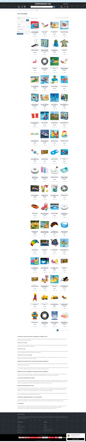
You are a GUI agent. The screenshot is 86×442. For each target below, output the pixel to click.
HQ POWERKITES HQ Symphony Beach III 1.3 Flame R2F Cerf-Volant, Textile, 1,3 (54, 232)
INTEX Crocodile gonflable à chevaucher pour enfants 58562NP (35, 87)
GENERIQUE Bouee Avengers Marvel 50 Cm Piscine (64, 195)
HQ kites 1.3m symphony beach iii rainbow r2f (34, 249)
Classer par (32, 18)
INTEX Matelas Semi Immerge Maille (64, 159)
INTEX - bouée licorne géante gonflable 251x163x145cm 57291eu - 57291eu (64, 69)
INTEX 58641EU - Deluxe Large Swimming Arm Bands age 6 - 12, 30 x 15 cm (35, 123)
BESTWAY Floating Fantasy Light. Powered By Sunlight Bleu (44, 268)
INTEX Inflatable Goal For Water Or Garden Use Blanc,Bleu (34, 232)
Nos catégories (19, 432)
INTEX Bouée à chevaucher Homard (64, 86)
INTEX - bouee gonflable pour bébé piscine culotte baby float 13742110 (45, 105)
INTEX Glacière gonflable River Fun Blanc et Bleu (54, 213)
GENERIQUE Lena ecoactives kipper (45, 304)
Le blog (45, 424)
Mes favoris (45, 426)
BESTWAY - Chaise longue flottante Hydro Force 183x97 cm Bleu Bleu (45, 141)
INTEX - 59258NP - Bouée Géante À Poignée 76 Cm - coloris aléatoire (35, 268)
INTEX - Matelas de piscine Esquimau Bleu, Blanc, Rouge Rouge (35, 159)
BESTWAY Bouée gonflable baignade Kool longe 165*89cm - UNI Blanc (64, 177)
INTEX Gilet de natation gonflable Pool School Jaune (54, 141)
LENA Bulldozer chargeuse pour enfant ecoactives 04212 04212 (54, 305)
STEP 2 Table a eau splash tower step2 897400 (54, 86)
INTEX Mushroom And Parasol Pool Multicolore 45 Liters (64, 141)
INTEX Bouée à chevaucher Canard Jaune (54, 286)
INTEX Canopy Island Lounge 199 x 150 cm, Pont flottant (64, 32)
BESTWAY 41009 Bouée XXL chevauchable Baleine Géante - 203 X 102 (64, 105)
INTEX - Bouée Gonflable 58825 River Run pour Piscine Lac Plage (35, 196)
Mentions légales (20, 430)
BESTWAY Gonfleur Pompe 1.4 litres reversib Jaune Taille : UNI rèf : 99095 (64, 286)
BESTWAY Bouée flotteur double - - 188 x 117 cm (54, 159)
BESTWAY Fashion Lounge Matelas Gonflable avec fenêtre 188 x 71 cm (44, 177)
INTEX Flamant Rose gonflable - (35, 68)
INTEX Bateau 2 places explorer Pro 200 (35, 213)
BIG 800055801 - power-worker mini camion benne (35, 286)
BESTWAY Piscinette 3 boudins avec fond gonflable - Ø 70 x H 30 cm (64, 232)
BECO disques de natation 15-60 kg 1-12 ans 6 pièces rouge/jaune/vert (64, 305)
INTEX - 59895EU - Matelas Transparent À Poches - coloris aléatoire (54, 196)
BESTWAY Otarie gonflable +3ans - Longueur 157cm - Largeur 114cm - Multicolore (45, 50)
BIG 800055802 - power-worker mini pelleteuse (44, 159)
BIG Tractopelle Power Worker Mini (64, 268)
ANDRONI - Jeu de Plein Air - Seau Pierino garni (35, 322)
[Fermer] (83, 435)
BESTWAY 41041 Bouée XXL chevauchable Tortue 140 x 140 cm (64, 250)
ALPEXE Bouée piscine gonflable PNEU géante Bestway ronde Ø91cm (44, 323)
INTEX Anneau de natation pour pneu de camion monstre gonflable (44, 69)
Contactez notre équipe (21, 427)
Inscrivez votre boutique (47, 430)
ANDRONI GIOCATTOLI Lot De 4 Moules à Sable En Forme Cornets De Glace (45, 286)
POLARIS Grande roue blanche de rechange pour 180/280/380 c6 (64, 214)
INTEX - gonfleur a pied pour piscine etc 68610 (54, 249)
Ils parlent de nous (20, 426)
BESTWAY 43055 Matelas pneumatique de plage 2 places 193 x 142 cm (34, 105)
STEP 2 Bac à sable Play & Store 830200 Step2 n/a (54, 122)
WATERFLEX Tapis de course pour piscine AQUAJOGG (35, 50)
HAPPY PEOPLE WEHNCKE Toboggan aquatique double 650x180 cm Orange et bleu (45, 232)
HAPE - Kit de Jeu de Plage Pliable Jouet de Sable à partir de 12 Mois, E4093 (44, 214)
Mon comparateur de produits (48, 429)
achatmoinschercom (43, 4)
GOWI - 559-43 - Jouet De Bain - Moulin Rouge (35, 304)
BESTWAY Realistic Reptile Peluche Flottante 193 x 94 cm (64, 122)
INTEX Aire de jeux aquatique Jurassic (54, 68)
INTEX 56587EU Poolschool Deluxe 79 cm (54, 32)
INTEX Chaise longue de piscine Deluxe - (44, 249)
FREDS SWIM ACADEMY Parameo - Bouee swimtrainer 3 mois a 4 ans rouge (35, 32)
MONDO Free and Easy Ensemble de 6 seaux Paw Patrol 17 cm (44, 196)
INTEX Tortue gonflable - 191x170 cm (64, 50)
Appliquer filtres (20, 33)
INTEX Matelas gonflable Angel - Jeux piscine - (44, 122)
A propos (18, 424)
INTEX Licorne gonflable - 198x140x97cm (44, 32)
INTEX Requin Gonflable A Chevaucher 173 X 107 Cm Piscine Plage (44, 87)
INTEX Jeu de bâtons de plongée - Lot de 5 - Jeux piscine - (54, 105)
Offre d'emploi (19, 429)
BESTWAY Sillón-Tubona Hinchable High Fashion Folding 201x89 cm (64, 323)
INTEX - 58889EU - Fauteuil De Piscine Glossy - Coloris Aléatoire (54, 268)
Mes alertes (45, 427)
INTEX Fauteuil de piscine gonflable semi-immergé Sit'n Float (35, 141)
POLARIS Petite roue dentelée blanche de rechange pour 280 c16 (35, 177)
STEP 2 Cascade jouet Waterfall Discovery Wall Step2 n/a (54, 50)
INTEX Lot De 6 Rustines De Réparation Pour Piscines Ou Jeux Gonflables (54, 323)
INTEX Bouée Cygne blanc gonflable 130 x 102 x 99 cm (54, 177)
